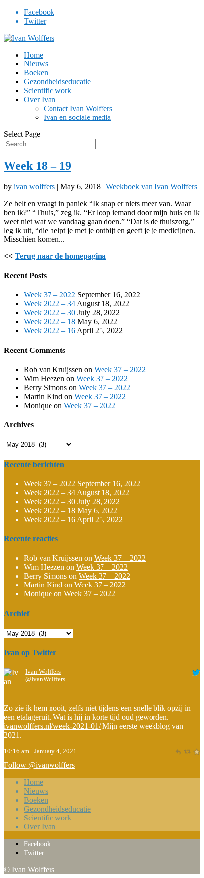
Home (33, 55)
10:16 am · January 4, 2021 (40, 751)
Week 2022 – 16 (49, 330)
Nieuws (36, 63)
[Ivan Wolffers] (12, 699)
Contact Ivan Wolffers (78, 108)
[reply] (178, 751)
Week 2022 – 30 (49, 312)
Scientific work (47, 90)
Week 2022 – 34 (49, 303)
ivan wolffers (34, 186)
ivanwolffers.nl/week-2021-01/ (52, 726)
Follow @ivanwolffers (39, 765)
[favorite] (196, 751)
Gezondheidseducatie (57, 81)
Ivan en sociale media (77, 117)
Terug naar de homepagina (60, 256)
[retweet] (187, 751)
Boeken (36, 72)
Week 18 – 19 (37, 165)
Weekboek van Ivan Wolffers (151, 186)
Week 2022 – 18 (49, 321)
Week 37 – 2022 (49, 295)
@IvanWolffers (45, 679)
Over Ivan (39, 99)
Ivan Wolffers (43, 671)
